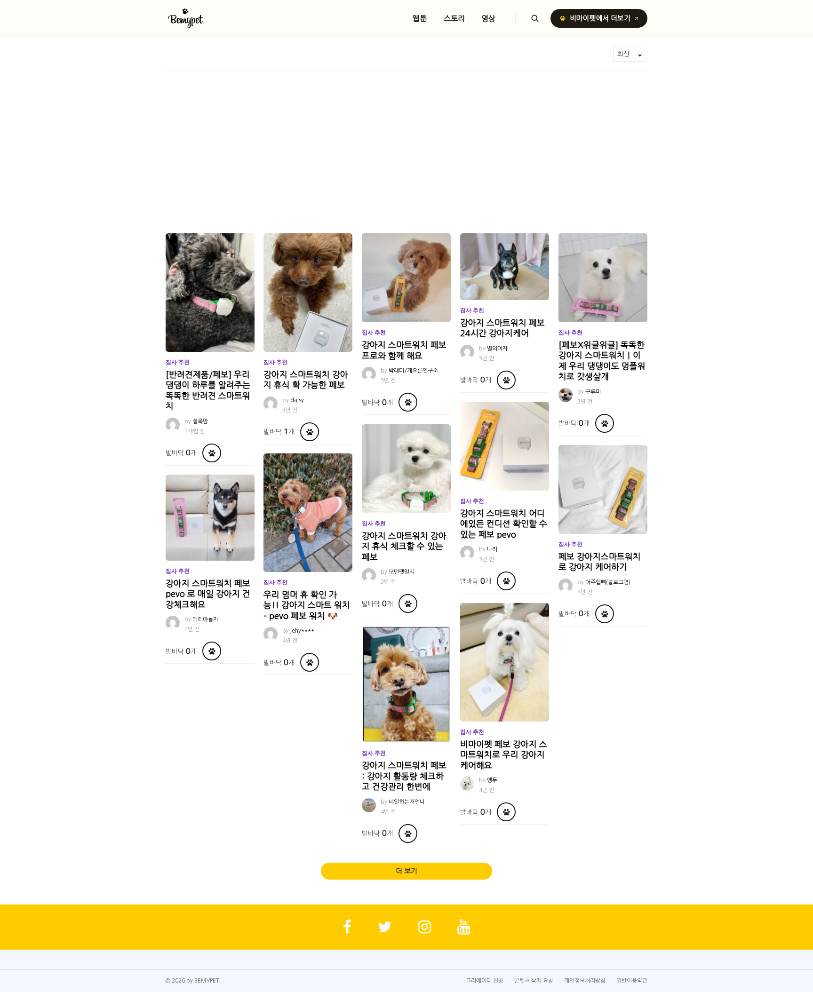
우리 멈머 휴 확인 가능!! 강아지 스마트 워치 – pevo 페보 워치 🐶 (306, 605)
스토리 (454, 18)
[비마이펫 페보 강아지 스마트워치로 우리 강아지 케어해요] (504, 662)
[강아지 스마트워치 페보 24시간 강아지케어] (504, 266)
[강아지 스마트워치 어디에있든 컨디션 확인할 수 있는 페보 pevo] (504, 446)
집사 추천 (178, 362)
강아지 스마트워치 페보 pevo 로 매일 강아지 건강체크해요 (208, 594)
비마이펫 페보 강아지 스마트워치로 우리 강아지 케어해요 (503, 755)
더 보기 (406, 870)
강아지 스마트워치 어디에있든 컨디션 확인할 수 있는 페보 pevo (503, 524)
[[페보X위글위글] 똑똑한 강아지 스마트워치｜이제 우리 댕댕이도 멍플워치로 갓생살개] (602, 277)
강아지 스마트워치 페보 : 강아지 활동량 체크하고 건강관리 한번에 (404, 776)
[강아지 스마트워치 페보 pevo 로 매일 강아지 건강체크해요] (210, 518)
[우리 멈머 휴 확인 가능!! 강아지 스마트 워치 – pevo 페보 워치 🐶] (307, 512)
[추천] (211, 453)
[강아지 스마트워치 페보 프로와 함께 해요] (406, 277)
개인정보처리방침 (585, 981)
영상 (489, 18)
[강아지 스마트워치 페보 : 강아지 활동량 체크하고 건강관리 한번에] (406, 684)
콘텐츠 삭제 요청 (533, 981)
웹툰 (420, 18)
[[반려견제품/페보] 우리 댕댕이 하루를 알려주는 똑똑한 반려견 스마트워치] (210, 292)
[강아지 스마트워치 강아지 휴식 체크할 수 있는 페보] (406, 468)
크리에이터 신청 (484, 981)
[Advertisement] (406, 141)
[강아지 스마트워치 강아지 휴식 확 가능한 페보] (307, 292)
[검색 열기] (535, 18)
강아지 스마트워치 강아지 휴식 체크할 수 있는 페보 (404, 547)
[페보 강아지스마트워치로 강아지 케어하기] (602, 489)
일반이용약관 (631, 981)
